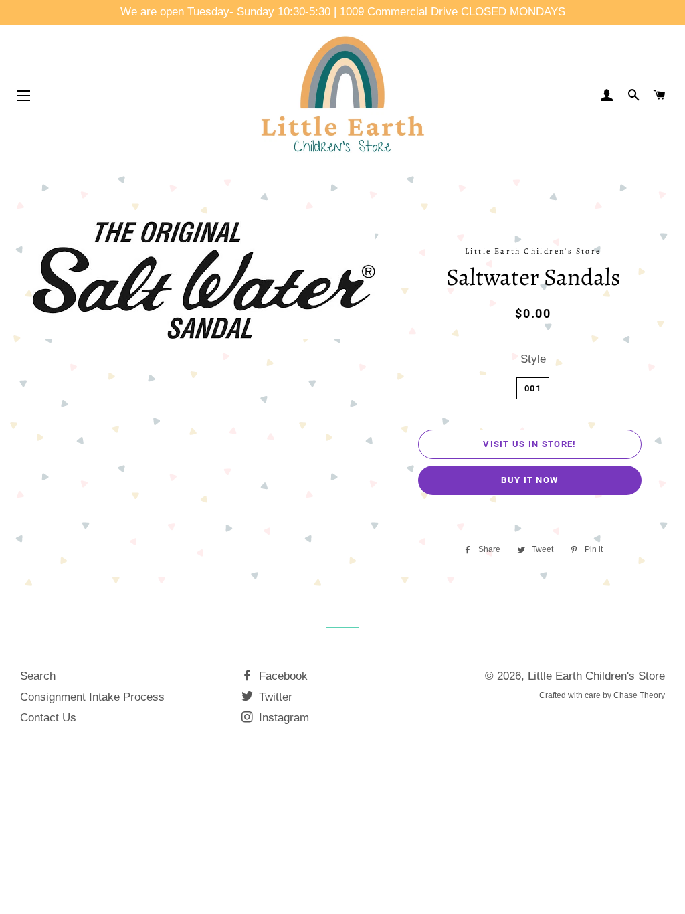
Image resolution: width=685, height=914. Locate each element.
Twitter (274, 697)
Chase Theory (639, 695)
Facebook (282, 676)
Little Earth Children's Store (596, 676)
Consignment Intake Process (92, 697)
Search (38, 676)
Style (533, 359)
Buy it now (529, 480)
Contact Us (48, 717)
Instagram (282, 717)
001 (532, 388)
